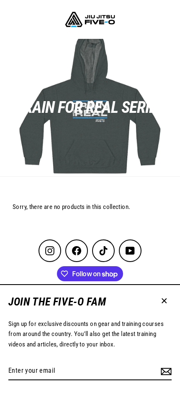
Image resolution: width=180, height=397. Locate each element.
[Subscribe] (166, 371)
